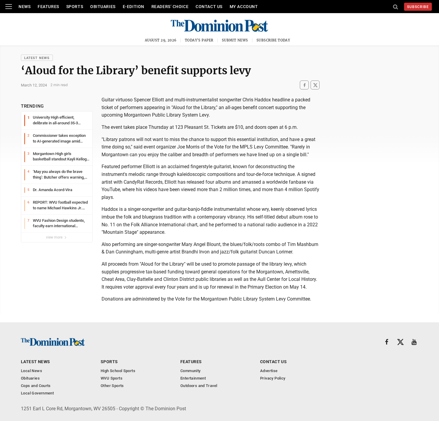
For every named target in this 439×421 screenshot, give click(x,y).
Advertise (269, 371)
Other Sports (112, 385)
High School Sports (118, 371)
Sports (74, 6)
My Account (244, 6)
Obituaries (103, 6)
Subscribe (418, 7)
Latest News (37, 58)
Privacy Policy (272, 378)
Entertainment (193, 378)
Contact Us (209, 6)
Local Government (37, 393)
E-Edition (133, 6)
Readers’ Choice (169, 6)
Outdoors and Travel (198, 385)
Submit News (235, 40)
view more (54, 237)
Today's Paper (199, 40)
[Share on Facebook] (304, 85)
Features (48, 6)
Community (190, 371)
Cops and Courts (36, 385)
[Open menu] (8, 6)
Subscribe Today (273, 40)
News (24, 6)
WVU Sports (111, 378)
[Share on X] (315, 85)
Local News (31, 371)
